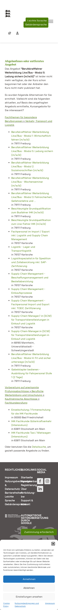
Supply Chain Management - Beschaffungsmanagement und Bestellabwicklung (29, 277)
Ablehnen (29, 587)
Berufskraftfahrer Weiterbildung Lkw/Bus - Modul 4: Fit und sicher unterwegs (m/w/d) (31, 358)
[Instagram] (47, 481)
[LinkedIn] (40, 489)
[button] (53, 543)
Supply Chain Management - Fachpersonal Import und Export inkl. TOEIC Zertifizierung (30, 304)
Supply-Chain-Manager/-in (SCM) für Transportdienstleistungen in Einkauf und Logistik (31, 319)
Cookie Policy (6, 604)
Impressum (50, 603)
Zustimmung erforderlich (39, 532)
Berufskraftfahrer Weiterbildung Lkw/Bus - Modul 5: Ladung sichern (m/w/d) (32, 151)
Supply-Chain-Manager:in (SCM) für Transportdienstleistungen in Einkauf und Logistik (30, 335)
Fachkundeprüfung (16, 402)
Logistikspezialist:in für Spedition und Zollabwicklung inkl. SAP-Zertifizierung (31, 262)
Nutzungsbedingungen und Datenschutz (27, 604)
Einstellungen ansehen (29, 596)
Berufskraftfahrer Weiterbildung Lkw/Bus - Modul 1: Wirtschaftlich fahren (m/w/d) (31, 135)
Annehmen (29, 579)
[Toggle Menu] (51, 21)
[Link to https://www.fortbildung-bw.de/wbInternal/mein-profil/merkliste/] (9, 33)
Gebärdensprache (36, 24)
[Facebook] (40, 481)
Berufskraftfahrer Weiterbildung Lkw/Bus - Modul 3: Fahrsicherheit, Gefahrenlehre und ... (31, 197)
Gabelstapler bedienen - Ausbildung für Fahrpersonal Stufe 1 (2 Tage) (31, 373)
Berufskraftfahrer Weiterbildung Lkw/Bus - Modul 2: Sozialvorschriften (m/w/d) (30, 166)
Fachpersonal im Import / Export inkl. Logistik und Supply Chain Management (30, 235)
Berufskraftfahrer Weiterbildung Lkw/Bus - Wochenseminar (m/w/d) (30, 181)
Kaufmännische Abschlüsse (21, 398)
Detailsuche (39, 446)
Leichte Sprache (37, 20)
